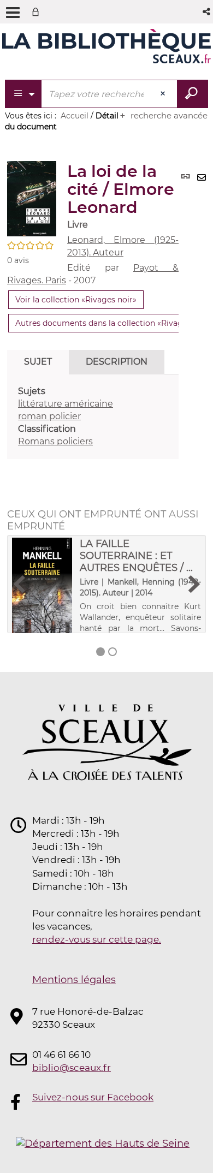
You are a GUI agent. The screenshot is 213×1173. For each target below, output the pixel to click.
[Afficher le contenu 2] (112, 651)
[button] (207, 11)
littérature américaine (65, 403)
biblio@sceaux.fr (71, 1067)
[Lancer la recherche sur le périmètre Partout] (192, 94)
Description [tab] (116, 361)
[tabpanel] (93, 416)
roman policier (49, 416)
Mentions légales (74, 980)
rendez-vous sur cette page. (96, 939)
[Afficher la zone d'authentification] (38, 11)
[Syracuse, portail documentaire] (106, 48)
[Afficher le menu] (12, 12)
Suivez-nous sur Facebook (92, 1097)
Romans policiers (55, 441)
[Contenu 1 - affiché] (100, 651)
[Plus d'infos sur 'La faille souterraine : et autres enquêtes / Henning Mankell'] (42, 587)
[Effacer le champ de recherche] (164, 94)
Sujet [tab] (38, 361)
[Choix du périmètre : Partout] (23, 94)
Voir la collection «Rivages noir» (76, 300)
